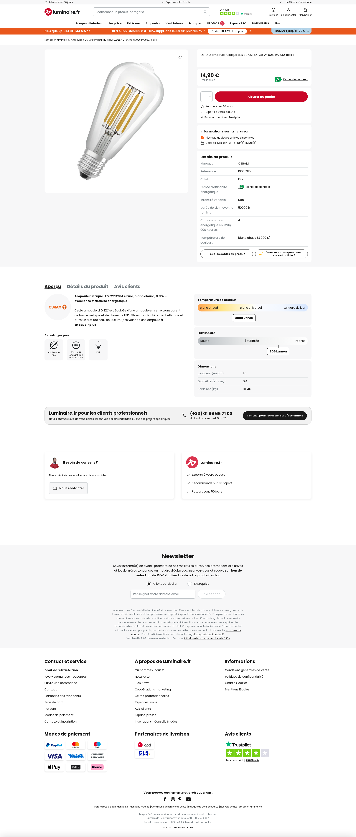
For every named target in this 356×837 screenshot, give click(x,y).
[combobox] (151, 12)
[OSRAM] (57, 307)
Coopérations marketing (153, 689)
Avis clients (127, 286)
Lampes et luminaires (56, 39)
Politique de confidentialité (209, 634)
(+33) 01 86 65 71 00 (211, 414)
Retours (50, 709)
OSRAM (243, 163)
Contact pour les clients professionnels (275, 415)
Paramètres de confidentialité (111, 806)
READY (227, 31)
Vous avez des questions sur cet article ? (283, 253)
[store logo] (62, 12)
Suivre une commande (60, 683)
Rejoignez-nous (146, 702)
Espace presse (145, 715)
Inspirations (143, 721)
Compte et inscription (60, 721)
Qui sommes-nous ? (149, 670)
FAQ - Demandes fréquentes (65, 676)
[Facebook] (167, 799)
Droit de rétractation (61, 670)
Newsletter (143, 676)
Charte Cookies (236, 683)
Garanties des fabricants (62, 696)
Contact (50, 689)
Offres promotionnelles (152, 696)
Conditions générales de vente (247, 670)
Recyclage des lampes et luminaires (241, 806)
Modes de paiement (59, 715)
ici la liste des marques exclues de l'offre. (207, 638)
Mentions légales (237, 689)
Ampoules (77, 39)
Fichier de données (295, 79)
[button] (179, 57)
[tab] (52, 286)
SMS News (142, 683)
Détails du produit (87, 286)
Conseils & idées (165, 721)
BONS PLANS (260, 23)
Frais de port (53, 702)
